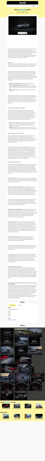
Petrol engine (12, 305)
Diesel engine (20, 305)
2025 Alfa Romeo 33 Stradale (6, 408)
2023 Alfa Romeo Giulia (28, 408)
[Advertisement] (22, 41)
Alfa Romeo (7, 402)
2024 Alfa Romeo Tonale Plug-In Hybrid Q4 (18, 408)
